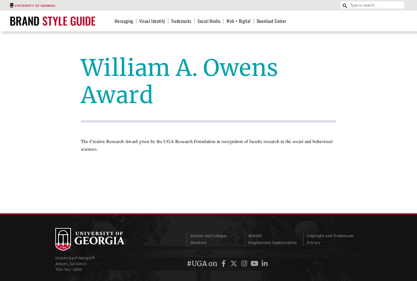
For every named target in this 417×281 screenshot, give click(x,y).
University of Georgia (97, 239)
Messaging (124, 21)
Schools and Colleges (208, 236)
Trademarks (181, 21)
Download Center (272, 21)
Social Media (209, 21)
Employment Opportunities (272, 242)
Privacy (313, 242)
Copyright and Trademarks (330, 236)
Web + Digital (238, 21)
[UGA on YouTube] (255, 263)
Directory (198, 242)
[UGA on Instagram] (245, 263)
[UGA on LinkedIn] (264, 263)
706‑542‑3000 (68, 269)
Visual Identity (152, 21)
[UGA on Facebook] (224, 263)
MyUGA (255, 236)
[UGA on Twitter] (234, 263)
